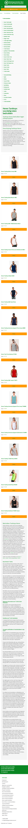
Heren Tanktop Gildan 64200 (7, 275)
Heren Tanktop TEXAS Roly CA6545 (9, 458)
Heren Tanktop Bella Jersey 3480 (8, 171)
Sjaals (5, 77)
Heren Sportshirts (7, 46)
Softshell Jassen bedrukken (7, 805)
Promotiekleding (7, 13)
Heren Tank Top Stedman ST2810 (9, 354)
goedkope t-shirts (16, 558)
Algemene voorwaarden (7, 785)
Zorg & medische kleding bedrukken (9, 808)
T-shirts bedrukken (15, 13)
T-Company (9, 823)
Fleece (5, 95)
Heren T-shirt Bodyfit (7, 22)
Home (1, 13)
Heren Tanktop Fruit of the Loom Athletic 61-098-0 (13, 249)
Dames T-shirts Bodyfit (8, 24)
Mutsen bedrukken (6, 807)
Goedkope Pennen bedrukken (8, 788)
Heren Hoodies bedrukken (7, 796)
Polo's (5, 99)
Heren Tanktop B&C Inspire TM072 (9, 380)
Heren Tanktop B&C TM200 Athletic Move (10, 223)
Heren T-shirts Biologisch (8, 28)
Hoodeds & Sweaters (7, 97)
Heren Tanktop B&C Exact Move (8, 302)
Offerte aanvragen (14, 9)
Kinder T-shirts (6, 65)
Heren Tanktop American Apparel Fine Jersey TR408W (13, 406)
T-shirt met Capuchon (8, 26)
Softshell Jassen (7, 89)
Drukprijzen (4, 780)
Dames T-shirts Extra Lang (8, 34)
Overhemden (6, 93)
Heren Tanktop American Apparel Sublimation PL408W (14, 432)
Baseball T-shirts (7, 36)
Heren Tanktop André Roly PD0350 (9, 484)
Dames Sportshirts (7, 44)
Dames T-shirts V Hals (8, 57)
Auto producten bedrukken (7, 793)
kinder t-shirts (8, 558)
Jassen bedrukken (6, 803)
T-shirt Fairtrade (7, 48)
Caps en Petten (6, 81)
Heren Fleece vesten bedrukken (8, 802)
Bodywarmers (6, 87)
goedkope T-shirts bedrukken (9, 50)
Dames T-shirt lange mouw (9, 61)
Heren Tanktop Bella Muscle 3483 (9, 197)
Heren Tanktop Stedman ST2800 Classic (10, 510)
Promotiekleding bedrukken (7, 795)
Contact (3, 783)
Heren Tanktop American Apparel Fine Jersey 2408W (13, 328)
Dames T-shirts (6, 67)
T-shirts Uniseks (6, 71)
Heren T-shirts (6, 69)
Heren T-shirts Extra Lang (8, 32)
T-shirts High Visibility (8, 40)
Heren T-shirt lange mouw (8, 63)
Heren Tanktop (6, 55)
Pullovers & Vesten (7, 83)
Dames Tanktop (7, 52)
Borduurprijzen (5, 781)
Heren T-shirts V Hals (7, 59)
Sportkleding (6, 85)
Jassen (5, 91)
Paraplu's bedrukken (6, 790)
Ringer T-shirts (6, 38)
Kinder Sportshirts (7, 42)
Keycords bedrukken (6, 791)
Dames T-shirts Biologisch (8, 30)
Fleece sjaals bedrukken (7, 800)
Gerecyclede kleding (7, 74)
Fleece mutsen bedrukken (7, 798)
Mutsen (5, 79)
